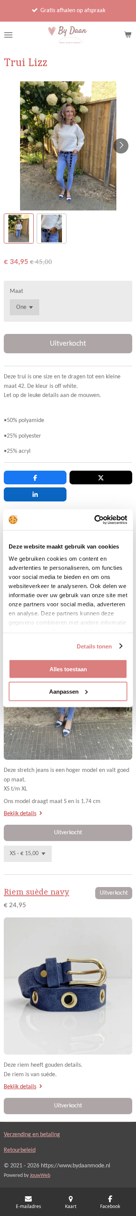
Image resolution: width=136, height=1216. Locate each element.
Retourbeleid (20, 1150)
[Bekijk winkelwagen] (127, 35)
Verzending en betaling (32, 1135)
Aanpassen (64, 691)
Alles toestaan (68, 669)
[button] (19, 228)
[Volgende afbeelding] (120, 145)
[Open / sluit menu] (8, 35)
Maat (16, 291)
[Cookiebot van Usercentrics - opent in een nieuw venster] (96, 520)
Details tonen (94, 646)
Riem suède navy (36, 892)
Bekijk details (20, 814)
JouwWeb (40, 1175)
